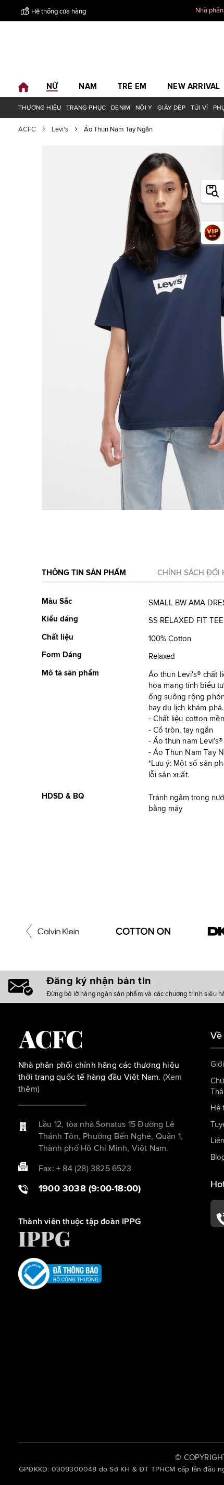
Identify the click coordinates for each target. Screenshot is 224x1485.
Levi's (60, 129)
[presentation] (29, 931)
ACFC (27, 129)
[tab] (84, 576)
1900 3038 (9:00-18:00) (90, 1189)
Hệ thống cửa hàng (58, 11)
